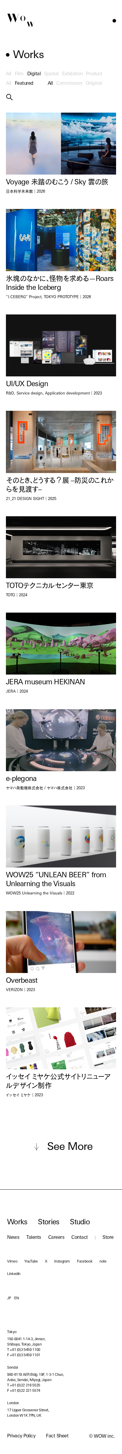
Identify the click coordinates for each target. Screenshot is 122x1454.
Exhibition (72, 74)
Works (17, 1222)
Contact (79, 1237)
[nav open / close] (114, 20)
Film (19, 74)
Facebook (84, 1261)
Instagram (62, 1261)
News (13, 1237)
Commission (69, 83)
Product (94, 74)
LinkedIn (13, 1274)
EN (16, 1298)
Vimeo (12, 1261)
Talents (33, 1237)
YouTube (31, 1261)
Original (94, 83)
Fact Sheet (57, 1436)
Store (108, 1237)
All (8, 74)
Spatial (51, 74)
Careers (56, 1237)
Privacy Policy (21, 1436)
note (103, 1261)
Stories (48, 1222)
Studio (80, 1222)
